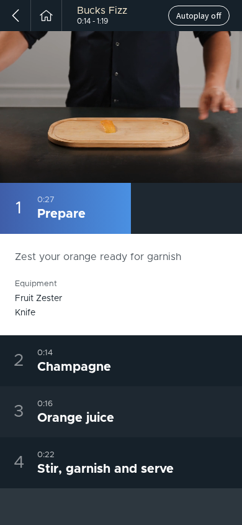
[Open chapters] (230, 173)
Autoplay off (199, 15)
